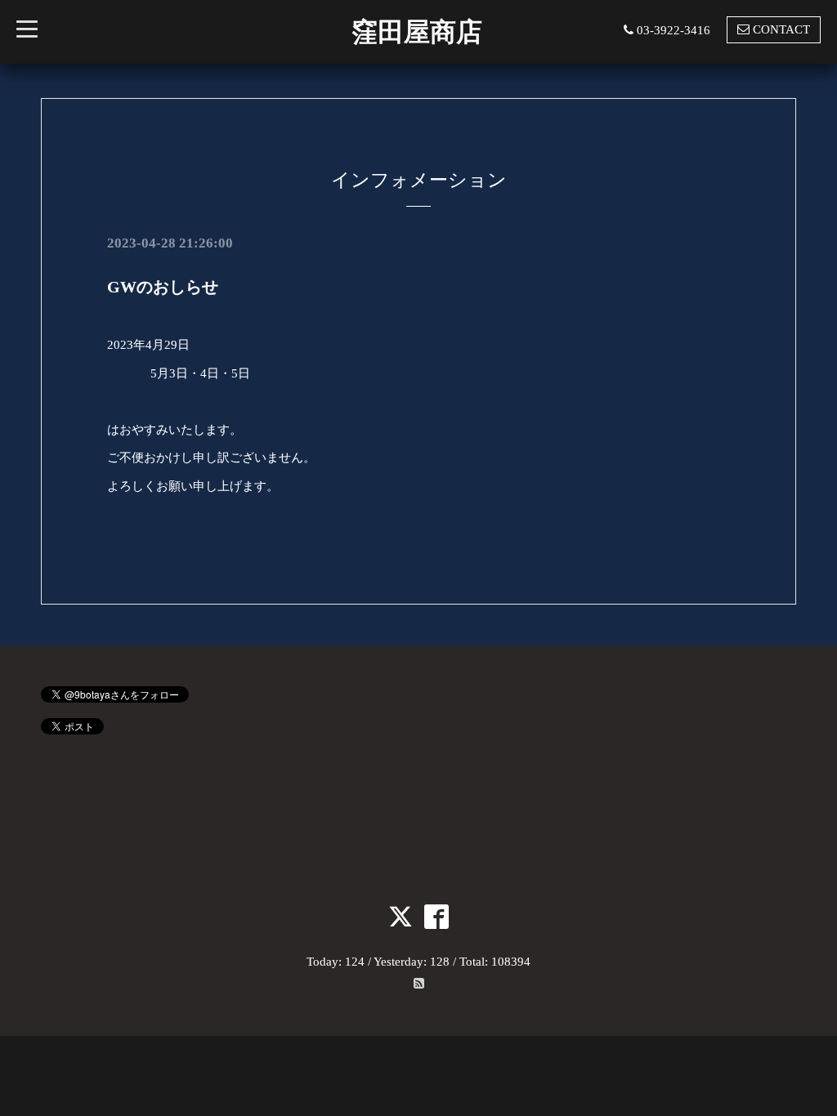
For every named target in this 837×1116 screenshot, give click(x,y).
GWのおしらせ (162, 287)
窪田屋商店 (416, 32)
